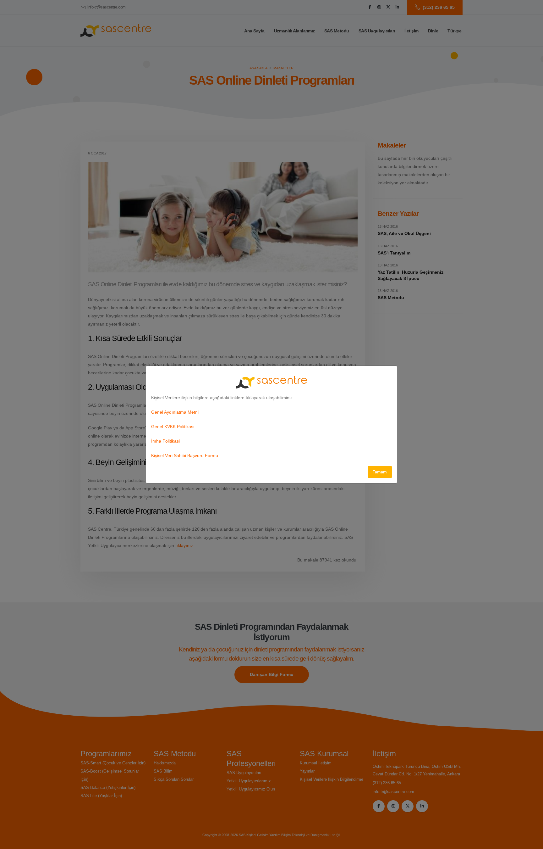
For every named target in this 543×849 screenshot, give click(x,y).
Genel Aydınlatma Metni (175, 412)
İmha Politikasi (165, 441)
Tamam (380, 472)
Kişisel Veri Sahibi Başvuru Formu (184, 455)
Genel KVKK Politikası (173, 426)
